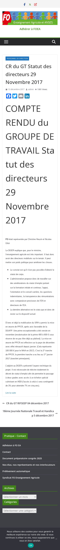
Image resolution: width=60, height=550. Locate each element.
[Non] (56, 538)
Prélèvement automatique (16, 471)
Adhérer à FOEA (30, 29)
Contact (6, 451)
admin (31, 89)
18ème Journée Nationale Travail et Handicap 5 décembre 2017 (28, 413)
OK (30, 545)
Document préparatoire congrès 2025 (22, 458)
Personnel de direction (17, 58)
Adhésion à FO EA (11, 445)
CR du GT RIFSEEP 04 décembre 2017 (27, 403)
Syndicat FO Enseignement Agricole (21, 477)
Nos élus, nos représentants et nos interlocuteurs (28, 464)
